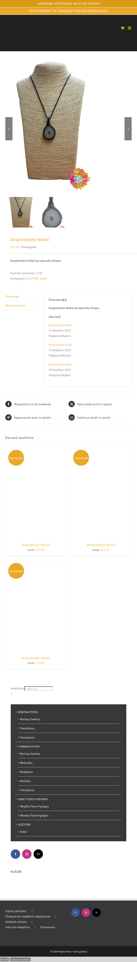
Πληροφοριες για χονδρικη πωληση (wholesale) (68, 11)
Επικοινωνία (47, 927)
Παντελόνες (27, 790)
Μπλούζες (26, 762)
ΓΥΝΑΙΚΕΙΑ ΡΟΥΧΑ (28, 746)
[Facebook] (15, 854)
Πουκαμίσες (27, 737)
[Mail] (38, 854)
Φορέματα (26, 772)
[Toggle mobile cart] (122, 28)
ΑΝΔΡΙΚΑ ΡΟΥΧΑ (28, 712)
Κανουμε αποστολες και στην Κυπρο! (69, 3)
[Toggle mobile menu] (130, 28)
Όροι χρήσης (80, 951)
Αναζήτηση (17, 688)
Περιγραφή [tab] (12, 296)
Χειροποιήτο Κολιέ (60, 325)
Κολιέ (43, 278)
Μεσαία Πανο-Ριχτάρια (34, 815)
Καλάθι (4, 959)
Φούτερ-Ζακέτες (30, 719)
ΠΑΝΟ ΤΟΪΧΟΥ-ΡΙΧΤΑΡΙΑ (32, 799)
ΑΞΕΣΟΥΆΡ (32, 278)
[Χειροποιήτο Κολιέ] (36, 450)
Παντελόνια (27, 728)
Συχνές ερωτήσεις (16, 911)
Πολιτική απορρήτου (17, 927)
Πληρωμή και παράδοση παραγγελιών (28, 916)
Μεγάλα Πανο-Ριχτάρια (34, 806)
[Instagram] (27, 854)
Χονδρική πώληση (16, 921)
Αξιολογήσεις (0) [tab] (15, 305)
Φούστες (25, 781)
